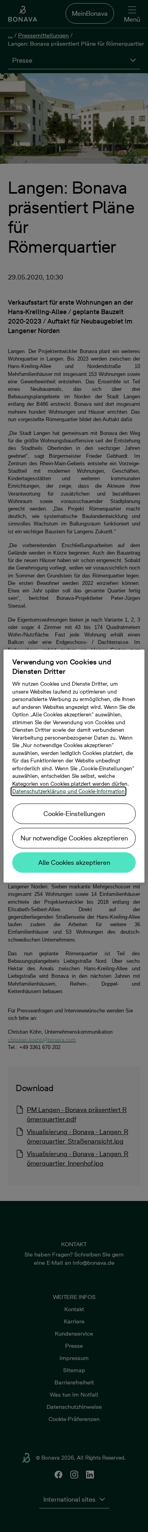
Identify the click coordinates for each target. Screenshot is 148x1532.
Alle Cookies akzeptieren (74, 862)
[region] (74, 766)
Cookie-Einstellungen (74, 814)
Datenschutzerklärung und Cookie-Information (68, 791)
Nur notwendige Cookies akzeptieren (74, 838)
